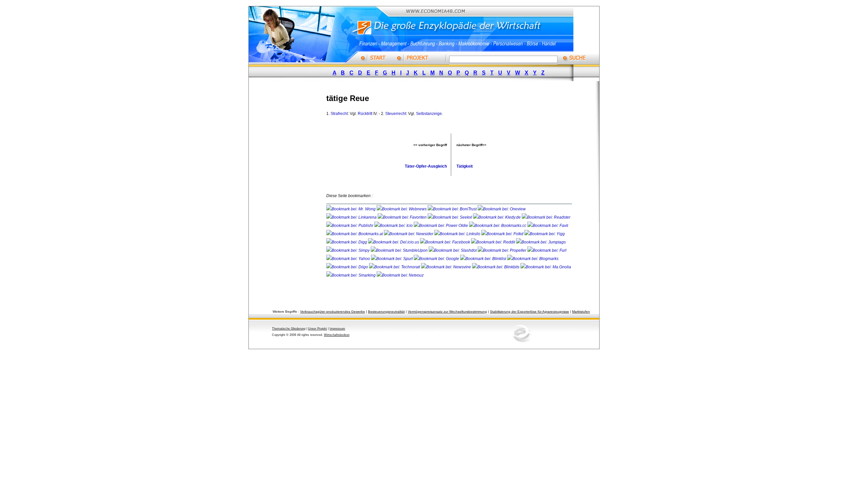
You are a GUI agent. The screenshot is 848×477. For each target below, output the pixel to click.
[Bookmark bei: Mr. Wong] (351, 209)
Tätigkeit (464, 166)
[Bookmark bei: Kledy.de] (497, 217)
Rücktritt (365, 113)
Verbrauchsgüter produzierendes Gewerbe (332, 311)
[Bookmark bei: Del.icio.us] (394, 242)
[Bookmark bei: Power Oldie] (441, 225)
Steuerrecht (395, 113)
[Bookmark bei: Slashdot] (453, 250)
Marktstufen (581, 311)
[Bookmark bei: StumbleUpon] (400, 250)
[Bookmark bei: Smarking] (351, 275)
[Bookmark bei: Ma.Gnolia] (545, 267)
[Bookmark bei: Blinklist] (483, 258)
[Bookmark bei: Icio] (394, 225)
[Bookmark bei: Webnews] (402, 209)
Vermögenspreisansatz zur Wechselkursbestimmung (447, 311)
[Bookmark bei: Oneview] (502, 209)
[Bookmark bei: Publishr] (350, 225)
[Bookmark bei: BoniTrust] (453, 209)
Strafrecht (339, 113)
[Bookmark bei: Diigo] (347, 267)
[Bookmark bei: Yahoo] (348, 258)
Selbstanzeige (429, 113)
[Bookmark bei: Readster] (546, 217)
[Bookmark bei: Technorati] (395, 267)
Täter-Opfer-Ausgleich (426, 166)
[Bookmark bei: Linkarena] (352, 217)
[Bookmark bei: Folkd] (502, 234)
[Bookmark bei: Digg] (347, 242)
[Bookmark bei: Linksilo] (457, 234)
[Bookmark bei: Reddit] (493, 242)
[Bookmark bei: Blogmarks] (532, 258)
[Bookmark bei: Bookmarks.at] (355, 234)
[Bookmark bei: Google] (437, 258)
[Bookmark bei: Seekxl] (450, 217)
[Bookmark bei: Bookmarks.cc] (498, 225)
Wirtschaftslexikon (336, 335)
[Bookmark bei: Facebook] (445, 242)
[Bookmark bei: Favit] (547, 225)
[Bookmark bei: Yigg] (544, 234)
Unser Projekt (317, 328)
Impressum (337, 328)
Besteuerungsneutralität (386, 311)
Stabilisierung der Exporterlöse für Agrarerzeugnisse (529, 311)
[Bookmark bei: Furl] (546, 250)
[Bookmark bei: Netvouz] (400, 275)
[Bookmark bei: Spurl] (392, 258)
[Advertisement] (293, 186)
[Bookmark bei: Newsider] (409, 234)
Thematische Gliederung (288, 328)
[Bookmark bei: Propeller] (502, 250)
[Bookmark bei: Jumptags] (541, 242)
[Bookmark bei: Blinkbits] (496, 267)
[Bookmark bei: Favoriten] (403, 217)
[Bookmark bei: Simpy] (348, 250)
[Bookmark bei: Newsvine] (446, 267)
